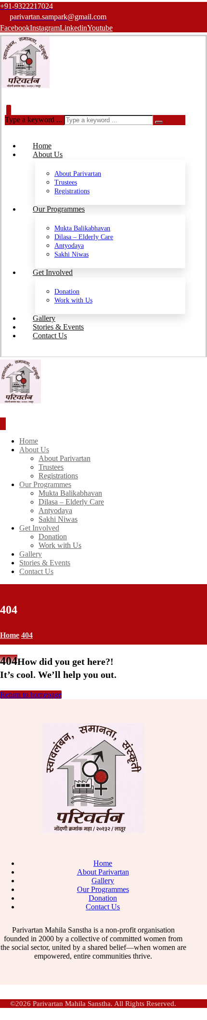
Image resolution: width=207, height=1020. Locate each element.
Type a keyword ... (33, 119)
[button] (15, 28)
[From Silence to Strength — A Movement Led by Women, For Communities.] (25, 85)
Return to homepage (31, 694)
